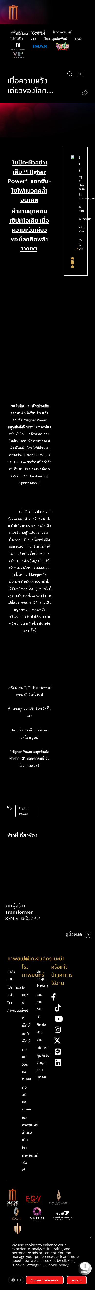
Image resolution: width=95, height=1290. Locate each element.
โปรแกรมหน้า (14, 991)
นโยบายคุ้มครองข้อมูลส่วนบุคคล (43, 1062)
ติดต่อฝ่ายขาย (41, 1032)
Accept (77, 1280)
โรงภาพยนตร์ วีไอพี (30, 1159)
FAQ (78, 38)
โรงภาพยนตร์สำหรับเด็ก (30, 1128)
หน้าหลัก (17, 32)
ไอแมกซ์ (25, 995)
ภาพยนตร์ (38, 32)
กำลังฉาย (11, 975)
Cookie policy (57, 1265)
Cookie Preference (44, 1280)
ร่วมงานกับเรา (39, 1005)
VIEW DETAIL (72, 262)
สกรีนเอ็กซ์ (26, 1037)
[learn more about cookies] (71, 1265)
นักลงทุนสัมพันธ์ (55, 38)
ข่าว (33, 38)
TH (18, 1280)
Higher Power (23, 811)
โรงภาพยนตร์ (62, 32)
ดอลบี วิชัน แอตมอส (26, 1064)
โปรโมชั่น (17, 38)
